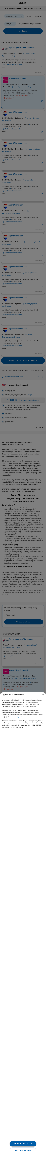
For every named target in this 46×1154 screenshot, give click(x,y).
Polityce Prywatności (22, 717)
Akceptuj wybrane (23, 1150)
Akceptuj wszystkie (23, 1144)
